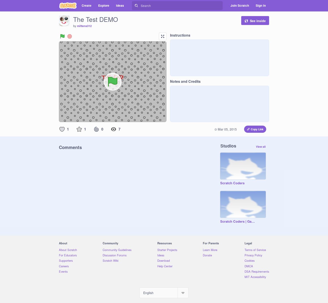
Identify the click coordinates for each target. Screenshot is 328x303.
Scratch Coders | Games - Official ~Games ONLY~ (238, 222)
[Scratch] (68, 5)
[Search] (136, 5)
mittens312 (84, 26)
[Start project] (62, 36)
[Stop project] (69, 36)
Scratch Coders (232, 183)
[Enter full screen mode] (162, 36)
